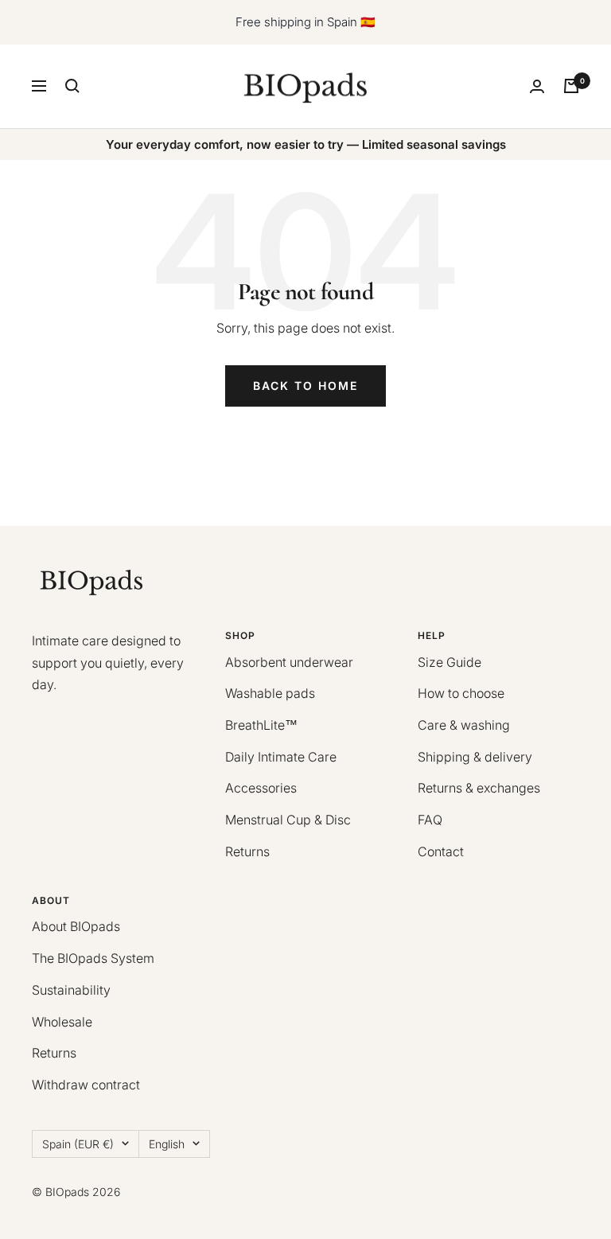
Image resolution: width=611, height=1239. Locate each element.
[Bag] (571, 86)
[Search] (72, 86)
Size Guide (449, 662)
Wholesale (62, 1022)
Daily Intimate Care (281, 757)
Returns (247, 851)
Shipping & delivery (475, 757)
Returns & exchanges (479, 788)
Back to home (305, 385)
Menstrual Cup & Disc (288, 820)
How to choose (461, 693)
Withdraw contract (86, 1085)
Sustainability (71, 990)
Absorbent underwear (289, 662)
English (167, 1144)
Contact (441, 851)
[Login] (537, 86)
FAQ (430, 820)
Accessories (261, 788)
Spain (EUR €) (78, 1144)
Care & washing (464, 725)
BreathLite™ (261, 725)
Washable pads (270, 693)
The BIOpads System (93, 958)
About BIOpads (76, 926)
